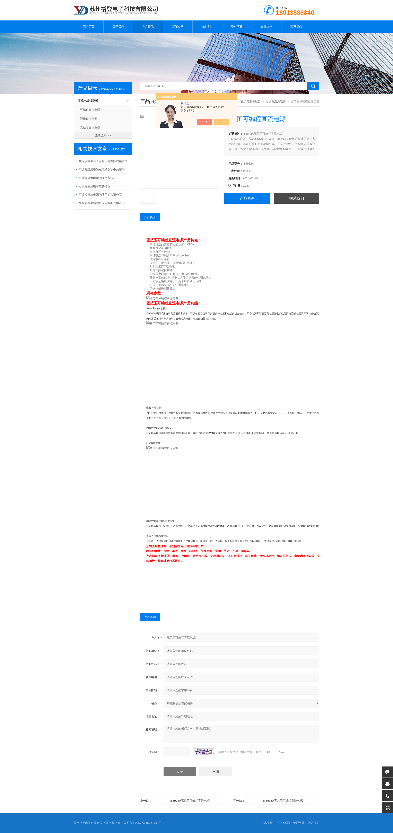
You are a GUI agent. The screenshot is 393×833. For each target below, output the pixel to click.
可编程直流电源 (90, 109)
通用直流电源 (88, 118)
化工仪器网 (283, 822)
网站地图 (313, 822)
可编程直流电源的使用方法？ (97, 177)
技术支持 (207, 26)
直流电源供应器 (88, 100)
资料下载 (237, 26)
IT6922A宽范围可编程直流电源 (190, 800)
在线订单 (266, 26)
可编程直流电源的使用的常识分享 (100, 194)
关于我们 (118, 26)
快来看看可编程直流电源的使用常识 (102, 203)
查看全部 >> (103, 135)
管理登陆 (299, 822)
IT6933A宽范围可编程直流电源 (283, 800)
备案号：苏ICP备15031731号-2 (144, 822)
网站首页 (88, 26)
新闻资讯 (177, 26)
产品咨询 (247, 198)
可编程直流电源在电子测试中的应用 (102, 169)
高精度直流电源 (90, 127)
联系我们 (296, 26)
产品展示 (148, 26)
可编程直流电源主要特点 (94, 186)
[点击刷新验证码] (204, 751)
